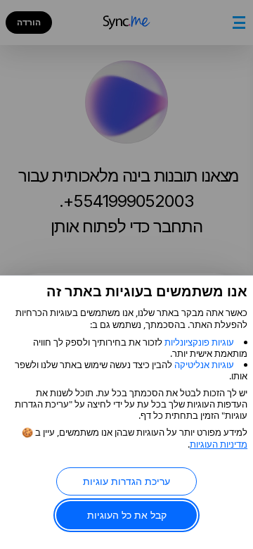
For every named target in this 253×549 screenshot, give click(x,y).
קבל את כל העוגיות (127, 515)
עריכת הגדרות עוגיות (126, 481)
